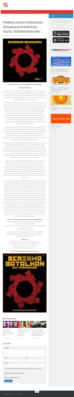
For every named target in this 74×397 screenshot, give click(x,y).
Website (6, 363)
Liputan (5, 16)
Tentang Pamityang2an (14, 12)
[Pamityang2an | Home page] (5, 5)
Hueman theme (19, 394)
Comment (6, 348)
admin (5, 35)
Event (52, 86)
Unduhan (32, 12)
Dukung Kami (25, 12)
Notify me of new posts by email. (11, 377)
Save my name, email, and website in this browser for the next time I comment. (24, 368)
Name (6, 357)
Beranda (5, 12)
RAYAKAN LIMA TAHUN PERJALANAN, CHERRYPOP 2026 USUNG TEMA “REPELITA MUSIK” (60, 89)
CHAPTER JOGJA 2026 (56, 126)
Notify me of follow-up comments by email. (14, 373)
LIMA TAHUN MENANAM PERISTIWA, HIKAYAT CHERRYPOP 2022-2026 (60, 70)
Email (27, 357)
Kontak (37, 12)
